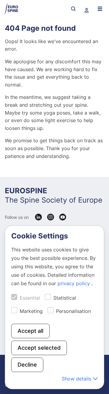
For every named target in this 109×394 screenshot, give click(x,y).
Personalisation (73, 311)
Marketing (31, 311)
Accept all (30, 331)
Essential (30, 298)
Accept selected (39, 348)
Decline (27, 364)
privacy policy (74, 283)
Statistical (64, 298)
